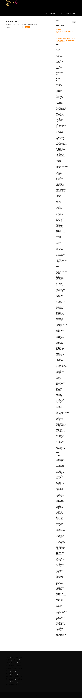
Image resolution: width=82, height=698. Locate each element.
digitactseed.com (59, 507)
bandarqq (58, 55)
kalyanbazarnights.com (60, 124)
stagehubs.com (59, 455)
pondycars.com (59, 592)
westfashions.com (59, 178)
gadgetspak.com (59, 523)
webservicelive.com (60, 635)
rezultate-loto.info (59, 532)
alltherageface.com (60, 622)
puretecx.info (58, 209)
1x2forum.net (58, 456)
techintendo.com (59, 500)
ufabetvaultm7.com (60, 541)
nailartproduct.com (59, 506)
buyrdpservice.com (60, 308)
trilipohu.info (58, 262)
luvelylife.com (58, 172)
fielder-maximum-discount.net (62, 166)
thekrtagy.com (59, 605)
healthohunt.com (59, 557)
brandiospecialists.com (60, 130)
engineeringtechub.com (60, 349)
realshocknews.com (60, 371)
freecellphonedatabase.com (61, 291)
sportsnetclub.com (59, 313)
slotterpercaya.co (59, 418)
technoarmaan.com (60, 614)
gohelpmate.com (59, 148)
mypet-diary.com (59, 174)
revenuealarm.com (59, 628)
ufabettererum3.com (60, 432)
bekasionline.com (59, 92)
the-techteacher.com (60, 610)
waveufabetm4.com (60, 544)
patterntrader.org (59, 376)
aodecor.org (58, 236)
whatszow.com (59, 497)
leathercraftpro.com (60, 402)
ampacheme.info (59, 214)
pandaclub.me (59, 250)
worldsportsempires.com (61, 380)
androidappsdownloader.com (61, 144)
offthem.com (58, 89)
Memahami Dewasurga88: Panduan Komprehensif (66, 38)
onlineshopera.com (60, 481)
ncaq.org (58, 478)
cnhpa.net (58, 377)
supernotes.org (59, 379)
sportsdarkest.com (59, 332)
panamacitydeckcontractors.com (62, 177)
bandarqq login (14, 675)
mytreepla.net (59, 529)
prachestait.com (59, 204)
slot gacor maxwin (16, 670)
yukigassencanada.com (60, 516)
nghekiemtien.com (59, 200)
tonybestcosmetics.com (60, 617)
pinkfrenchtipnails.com (60, 342)
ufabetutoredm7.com (60, 443)
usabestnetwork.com (60, 300)
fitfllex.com (58, 167)
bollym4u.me (58, 248)
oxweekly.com (59, 175)
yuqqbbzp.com (59, 518)
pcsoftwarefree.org (59, 484)
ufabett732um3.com (60, 564)
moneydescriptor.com (60, 329)
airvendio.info (58, 207)
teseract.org (58, 578)
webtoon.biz (58, 333)
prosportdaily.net (59, 576)
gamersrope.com (59, 292)
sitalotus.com (58, 378)
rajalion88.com (59, 464)
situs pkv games (12, 679)
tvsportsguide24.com (60, 355)
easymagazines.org (60, 399)
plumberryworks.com (60, 411)
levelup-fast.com (59, 528)
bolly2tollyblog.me (59, 249)
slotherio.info (58, 231)
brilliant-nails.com (59, 190)
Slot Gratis (60, 13)
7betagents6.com (59, 519)
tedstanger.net (59, 563)
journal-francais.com (60, 194)
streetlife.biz (58, 242)
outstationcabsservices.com (61, 604)
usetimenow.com (59, 145)
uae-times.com (59, 84)
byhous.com (58, 253)
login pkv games (59, 56)
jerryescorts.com (59, 350)
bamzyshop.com (59, 590)
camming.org (58, 462)
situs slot (15, 668)
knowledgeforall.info (60, 154)
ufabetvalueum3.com (60, 540)
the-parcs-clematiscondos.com (62, 271)
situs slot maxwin (59, 48)
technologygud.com (60, 370)
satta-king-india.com (60, 514)
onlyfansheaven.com (60, 162)
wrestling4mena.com (60, 153)
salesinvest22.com (59, 577)
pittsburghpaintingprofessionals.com (63, 409)
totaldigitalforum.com (60, 613)
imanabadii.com (59, 261)
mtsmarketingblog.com (60, 198)
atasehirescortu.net (60, 348)
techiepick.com (59, 589)
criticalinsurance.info (60, 139)
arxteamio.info (59, 389)
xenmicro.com (59, 479)
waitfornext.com (59, 567)
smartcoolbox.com (59, 419)
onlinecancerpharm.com (60, 362)
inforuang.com (59, 169)
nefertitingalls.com (59, 471)
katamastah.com (59, 383)
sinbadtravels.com (59, 296)
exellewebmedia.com (60, 294)
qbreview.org (58, 110)
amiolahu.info (58, 213)
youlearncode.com (59, 491)
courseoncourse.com (60, 279)
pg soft (11, 664)
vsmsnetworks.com (60, 87)
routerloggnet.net (59, 119)
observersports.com (60, 320)
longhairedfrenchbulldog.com (61, 324)
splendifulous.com (59, 534)
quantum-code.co (59, 570)
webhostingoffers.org (60, 496)
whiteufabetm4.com (60, 548)
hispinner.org (58, 138)
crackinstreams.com (60, 522)
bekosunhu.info (59, 221)
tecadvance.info (59, 210)
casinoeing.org (59, 239)
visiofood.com (59, 582)
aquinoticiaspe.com (60, 323)
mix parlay (15, 682)
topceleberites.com (60, 536)
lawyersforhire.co (59, 325)
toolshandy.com (59, 179)
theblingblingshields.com (61, 341)
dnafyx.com (58, 487)
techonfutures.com (59, 593)
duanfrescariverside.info (60, 552)
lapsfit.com (58, 526)
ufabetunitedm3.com (60, 438)
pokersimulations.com (60, 530)
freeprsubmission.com (60, 584)
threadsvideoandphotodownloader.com (63, 285)
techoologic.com (59, 594)
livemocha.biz (58, 241)
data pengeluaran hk (60, 72)
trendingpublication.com (60, 431)
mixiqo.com (58, 405)
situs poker (58, 57)
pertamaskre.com (59, 284)
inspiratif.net (58, 86)
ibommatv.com (59, 90)
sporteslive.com (59, 339)
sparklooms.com (59, 423)
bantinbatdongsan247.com (61, 280)
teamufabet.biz (59, 102)
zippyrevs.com (59, 113)
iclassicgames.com (59, 317)
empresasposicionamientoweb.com (63, 616)
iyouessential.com (59, 489)
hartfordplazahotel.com (60, 254)
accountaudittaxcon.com (61, 391)
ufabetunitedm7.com (60, 440)
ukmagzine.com (59, 297)
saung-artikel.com (59, 318)
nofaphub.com (59, 470)
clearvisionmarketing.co (60, 569)
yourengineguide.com (60, 601)
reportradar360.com (60, 184)
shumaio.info (58, 230)
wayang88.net (59, 546)
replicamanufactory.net (60, 531)
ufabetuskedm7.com (60, 441)
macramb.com (59, 173)
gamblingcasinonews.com (61, 107)
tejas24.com (58, 202)
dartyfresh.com (59, 482)
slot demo (58, 52)
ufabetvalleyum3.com (60, 444)
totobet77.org (58, 430)
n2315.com (58, 160)
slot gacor (15, 664)
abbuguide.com (59, 494)
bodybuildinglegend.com (61, 189)
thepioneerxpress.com (60, 99)
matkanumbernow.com (60, 114)
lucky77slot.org (59, 359)
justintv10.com (59, 195)
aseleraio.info (58, 385)
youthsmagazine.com (60, 330)
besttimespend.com (60, 395)
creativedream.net (59, 159)
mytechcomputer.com (60, 631)
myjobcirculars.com (60, 115)
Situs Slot (52, 13)
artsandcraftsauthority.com (61, 634)
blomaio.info (58, 224)
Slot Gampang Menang (70, 13)
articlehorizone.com (60, 517)
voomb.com (58, 353)
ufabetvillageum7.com (60, 542)
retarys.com (58, 303)
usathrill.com (58, 598)
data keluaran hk (59, 61)
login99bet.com (59, 458)
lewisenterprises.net (60, 483)
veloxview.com (59, 446)
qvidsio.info (58, 229)
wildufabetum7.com (60, 449)
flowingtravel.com (59, 127)
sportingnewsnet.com (60, 337)
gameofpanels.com (60, 143)
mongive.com (58, 134)
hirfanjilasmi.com (59, 400)
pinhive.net (58, 245)
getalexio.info (58, 390)
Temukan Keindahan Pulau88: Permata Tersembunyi (63, 29)
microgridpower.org (60, 403)
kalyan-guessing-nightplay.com (62, 142)
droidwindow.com (59, 583)
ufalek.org (58, 364)
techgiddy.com (59, 286)
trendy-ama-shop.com (60, 579)
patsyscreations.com (60, 472)
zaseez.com (58, 467)
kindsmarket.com (59, 171)
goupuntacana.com (60, 465)
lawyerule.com (59, 196)
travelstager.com (59, 180)
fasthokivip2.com (59, 319)
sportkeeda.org (59, 394)
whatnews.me (59, 571)
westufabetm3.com (60, 447)
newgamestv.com (59, 343)
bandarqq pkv (14, 684)
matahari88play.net (60, 327)
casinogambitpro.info (60, 277)
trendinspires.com (59, 181)
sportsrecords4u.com (60, 535)
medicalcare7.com (59, 131)
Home (46, 13)
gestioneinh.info (59, 575)
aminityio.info (58, 212)
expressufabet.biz (59, 97)
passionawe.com (59, 408)
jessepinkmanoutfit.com (60, 301)
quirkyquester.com (59, 414)
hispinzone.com (59, 122)
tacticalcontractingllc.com (61, 424)
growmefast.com (59, 360)
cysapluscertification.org (60, 232)
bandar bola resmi (59, 54)
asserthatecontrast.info (60, 218)
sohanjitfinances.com (60, 420)
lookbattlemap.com (60, 307)
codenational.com (59, 623)
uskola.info (58, 565)
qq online (58, 50)
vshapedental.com (59, 599)
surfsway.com (58, 505)
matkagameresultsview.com (61, 136)
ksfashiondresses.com (60, 374)
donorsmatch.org (59, 237)
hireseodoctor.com (59, 525)
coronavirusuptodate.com (61, 520)
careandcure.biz (59, 396)
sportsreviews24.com (60, 356)
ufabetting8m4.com (60, 537)
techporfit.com (59, 91)
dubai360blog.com (59, 358)
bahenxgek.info (59, 283)
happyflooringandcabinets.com (62, 366)
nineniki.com (58, 128)
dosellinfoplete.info (59, 225)
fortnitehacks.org (59, 233)
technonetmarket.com (60, 561)
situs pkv (58, 62)
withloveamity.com (59, 490)
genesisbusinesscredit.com (61, 168)
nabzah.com (58, 133)
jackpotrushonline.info (60, 289)
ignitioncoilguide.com (60, 630)
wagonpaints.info (59, 566)
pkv (57, 51)
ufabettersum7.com (60, 435)
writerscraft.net (59, 150)
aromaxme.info (59, 216)
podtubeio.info (59, 226)
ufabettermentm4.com (60, 434)
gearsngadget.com (59, 524)
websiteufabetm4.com (60, 547)
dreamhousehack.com (60, 608)
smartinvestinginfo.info (60, 559)
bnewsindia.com (59, 588)
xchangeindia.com (59, 606)
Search (57, 20)
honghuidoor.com (59, 126)
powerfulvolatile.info (60, 227)
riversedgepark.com (60, 466)
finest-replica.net (59, 573)
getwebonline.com (59, 161)
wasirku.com (58, 201)
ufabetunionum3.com (60, 538)
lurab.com (58, 629)
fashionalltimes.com (60, 612)
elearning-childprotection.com (62, 151)
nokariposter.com (59, 140)
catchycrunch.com (59, 468)
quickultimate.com (59, 413)
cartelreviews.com (59, 503)
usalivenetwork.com (60, 288)
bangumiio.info (59, 220)
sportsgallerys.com (59, 344)
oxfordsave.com (59, 315)
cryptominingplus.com (60, 321)
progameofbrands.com (60, 109)
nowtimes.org (58, 238)
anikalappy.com (59, 549)
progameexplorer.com (60, 624)
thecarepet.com (59, 273)
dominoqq (58, 66)
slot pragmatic (16, 665)
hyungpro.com (59, 336)
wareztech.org (59, 298)
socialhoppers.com (59, 157)
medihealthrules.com (60, 596)
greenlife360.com (59, 95)
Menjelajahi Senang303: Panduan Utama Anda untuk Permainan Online (65, 41)
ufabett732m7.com (59, 581)
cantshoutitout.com (60, 96)
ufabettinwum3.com (60, 437)
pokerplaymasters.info (60, 278)
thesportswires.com (60, 335)
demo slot (10, 668)
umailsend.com (59, 302)
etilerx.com (58, 553)
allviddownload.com (60, 104)
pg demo (58, 49)
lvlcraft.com (58, 508)
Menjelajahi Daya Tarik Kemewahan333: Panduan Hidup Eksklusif (65, 32)
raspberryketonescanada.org (61, 595)
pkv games (58, 77)
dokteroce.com (59, 192)
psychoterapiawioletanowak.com (62, 412)
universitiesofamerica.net (61, 108)
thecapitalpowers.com (60, 425)
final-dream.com (59, 572)
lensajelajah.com (59, 476)
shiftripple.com (59, 417)
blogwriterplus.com (59, 274)
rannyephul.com (59, 183)
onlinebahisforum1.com (60, 460)
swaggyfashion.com (60, 185)
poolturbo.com (59, 203)
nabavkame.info (59, 256)
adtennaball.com (59, 132)
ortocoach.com (59, 407)
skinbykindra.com (59, 620)
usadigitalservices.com (60, 156)
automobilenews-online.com (61, 611)
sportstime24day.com (60, 338)
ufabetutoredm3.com (60, 442)
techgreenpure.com (60, 501)
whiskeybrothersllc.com (60, 448)
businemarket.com (59, 326)
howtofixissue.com (59, 101)
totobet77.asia (59, 429)
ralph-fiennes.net (59, 165)
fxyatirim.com (58, 493)
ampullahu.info (59, 215)
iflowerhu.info (58, 259)
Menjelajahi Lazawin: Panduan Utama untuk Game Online (66, 35)
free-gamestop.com (60, 295)
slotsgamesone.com (60, 121)
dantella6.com (59, 120)
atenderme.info (59, 219)
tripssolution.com (59, 513)
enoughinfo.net (59, 244)
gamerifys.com (59, 85)
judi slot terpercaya (60, 60)
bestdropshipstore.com (60, 502)
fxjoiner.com (58, 619)
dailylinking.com (59, 485)
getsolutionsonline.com (60, 137)
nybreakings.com (59, 602)
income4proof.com (59, 473)
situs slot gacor (14, 662)
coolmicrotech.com (59, 607)
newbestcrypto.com (60, 314)
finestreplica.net (59, 554)
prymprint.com (59, 393)
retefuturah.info (59, 558)
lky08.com (58, 163)
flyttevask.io (58, 251)
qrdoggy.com (58, 368)
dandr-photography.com (60, 191)
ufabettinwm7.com (59, 436)
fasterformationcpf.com (60, 304)
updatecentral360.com (60, 382)
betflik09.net (58, 477)
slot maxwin (8, 670)
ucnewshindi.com (59, 290)
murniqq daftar (12, 673)
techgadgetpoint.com (60, 354)
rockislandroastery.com (60, 625)
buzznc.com (58, 618)
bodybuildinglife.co (59, 367)
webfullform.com (59, 103)
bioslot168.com (59, 633)
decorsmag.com (59, 105)
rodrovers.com (59, 512)
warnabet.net (58, 247)
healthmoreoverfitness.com (61, 116)
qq (56, 73)
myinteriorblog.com (60, 587)
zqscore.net (58, 384)
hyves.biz (58, 243)
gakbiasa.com (59, 257)
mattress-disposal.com (60, 365)
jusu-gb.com (58, 272)
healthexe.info (59, 208)
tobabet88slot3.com (60, 426)
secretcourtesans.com (60, 459)
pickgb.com (58, 372)
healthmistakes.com (60, 373)
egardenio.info (59, 388)
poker (57, 64)
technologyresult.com (60, 495)
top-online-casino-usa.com (61, 125)
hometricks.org (59, 401)
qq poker (20, 682)
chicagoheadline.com (60, 461)
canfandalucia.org (59, 600)
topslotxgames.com (60, 118)
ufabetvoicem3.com (60, 543)
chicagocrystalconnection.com (62, 260)
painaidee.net (58, 331)
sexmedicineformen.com (61, 415)
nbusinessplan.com (60, 93)
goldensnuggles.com (60, 306)
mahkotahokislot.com (60, 361)
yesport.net (58, 309)
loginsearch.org (59, 235)
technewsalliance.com (60, 560)
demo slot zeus (59, 67)
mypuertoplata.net (59, 98)
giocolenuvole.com (59, 488)
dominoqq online (59, 58)
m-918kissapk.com (59, 255)
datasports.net (59, 347)
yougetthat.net (59, 312)
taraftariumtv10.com (60, 186)
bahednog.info (59, 282)
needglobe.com (59, 406)
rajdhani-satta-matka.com (61, 149)
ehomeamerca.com (60, 499)
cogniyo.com (58, 397)
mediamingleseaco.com (60, 197)
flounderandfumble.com (60, 555)
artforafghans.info (59, 206)
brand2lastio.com (59, 155)
